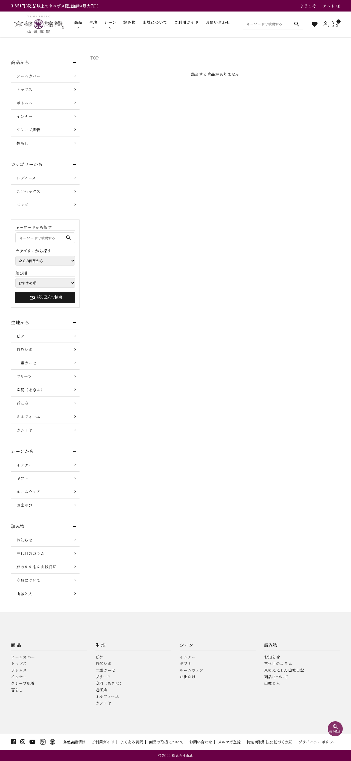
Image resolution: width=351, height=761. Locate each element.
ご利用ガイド (102, 742)
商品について (28, 580)
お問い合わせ (200, 742)
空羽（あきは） (30, 389)
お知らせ (24, 540)
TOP (94, 58)
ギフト (22, 478)
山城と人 (24, 593)
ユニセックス (28, 191)
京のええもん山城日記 (36, 566)
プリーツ (24, 376)
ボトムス (24, 103)
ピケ (20, 336)
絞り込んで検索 (46, 297)
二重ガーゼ (26, 363)
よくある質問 (131, 742)
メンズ (22, 204)
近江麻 (22, 403)
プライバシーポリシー (317, 742)
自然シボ (24, 349)
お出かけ (24, 505)
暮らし (22, 143)
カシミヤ (24, 430)
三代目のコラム (30, 553)
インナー (24, 116)
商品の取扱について (166, 742)
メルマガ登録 (229, 742)
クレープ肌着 (28, 129)
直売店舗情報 (74, 742)
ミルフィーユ (28, 416)
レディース (26, 178)
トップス (24, 89)
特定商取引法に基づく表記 (270, 742)
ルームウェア (28, 491)
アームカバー (28, 76)
